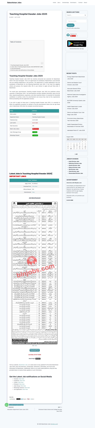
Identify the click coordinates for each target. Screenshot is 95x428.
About (85, 2)
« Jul (76, 154)
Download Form (34, 350)
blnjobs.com (54, 424)
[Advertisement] (34, 29)
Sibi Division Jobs (73, 169)
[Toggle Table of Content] (41, 63)
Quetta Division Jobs (74, 165)
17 (68, 146)
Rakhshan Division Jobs (75, 163)
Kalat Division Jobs (74, 161)
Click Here (34, 186)
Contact (80, 2)
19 (74, 146)
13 (76, 145)
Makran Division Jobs (74, 167)
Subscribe (70, 25)
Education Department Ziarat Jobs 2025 (17, 408)
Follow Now (36, 135)
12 (74, 145)
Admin (12, 17)
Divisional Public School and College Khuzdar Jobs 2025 (50, 409)
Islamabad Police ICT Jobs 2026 (76, 130)
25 (71, 148)
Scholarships (65, 2)
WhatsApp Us (38, 358)
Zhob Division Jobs (74, 171)
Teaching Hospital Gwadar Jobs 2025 (20, 65)
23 (85, 146)
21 (79, 146)
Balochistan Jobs (23, 364)
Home (54, 2)
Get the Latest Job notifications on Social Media (22, 70)
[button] (6, 405)
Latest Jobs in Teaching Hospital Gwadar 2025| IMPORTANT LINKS (27, 66)
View (33, 192)
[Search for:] (77, 15)
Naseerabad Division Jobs (76, 173)
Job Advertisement (15, 68)
